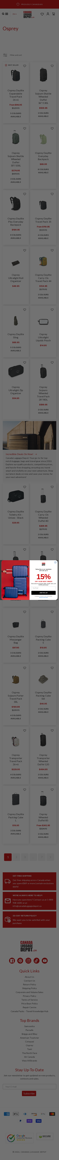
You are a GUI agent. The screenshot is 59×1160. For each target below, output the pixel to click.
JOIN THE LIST (43, 592)
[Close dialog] (55, 562)
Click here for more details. (43, 597)
